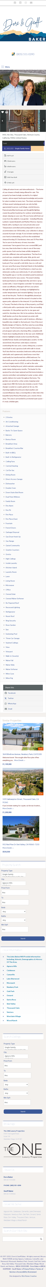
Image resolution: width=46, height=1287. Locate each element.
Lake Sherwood (13, 979)
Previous (2, 121)
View (8, 647)
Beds (3, 908)
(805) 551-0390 (25, 54)
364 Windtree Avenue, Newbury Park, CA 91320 (22, 754)
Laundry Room (11, 572)
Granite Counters (12, 550)
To (2, 898)
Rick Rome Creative (29, 1276)
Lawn (8, 576)
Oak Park (10, 991)
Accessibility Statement (27, 1272)
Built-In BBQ (10, 453)
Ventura (10, 1012)
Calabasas (11, 970)
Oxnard (10, 995)
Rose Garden (11, 625)
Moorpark (11, 983)
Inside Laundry (11, 563)
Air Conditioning (12, 422)
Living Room (10, 581)
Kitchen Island (11, 568)
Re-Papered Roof (12, 603)
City (2, 879)
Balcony (9, 435)
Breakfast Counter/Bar (14, 448)
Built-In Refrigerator (13, 457)
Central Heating (12, 466)
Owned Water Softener (15, 598)
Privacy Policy (28, 1269)
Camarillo (11, 974)
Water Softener (12, 669)
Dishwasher (10, 484)
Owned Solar (11, 594)
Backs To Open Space (14, 430)
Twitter (11, 698)
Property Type (6, 871)
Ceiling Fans (10, 461)
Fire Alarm (9, 506)
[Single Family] (13, 874)
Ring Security (11, 621)
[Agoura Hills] (13, 883)
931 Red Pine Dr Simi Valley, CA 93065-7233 (21, 844)
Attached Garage (12, 426)
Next (44, 121)
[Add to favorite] (2, 113)
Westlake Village (14, 1016)
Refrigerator (10, 612)
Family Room (10, 501)
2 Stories (9, 417)
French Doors (11, 528)
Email (10, 709)
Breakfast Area (11, 444)
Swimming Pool (11, 634)
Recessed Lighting (13, 607)
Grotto (8, 554)
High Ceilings (11, 559)
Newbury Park (12, 987)
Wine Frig (9, 678)
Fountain (9, 523)
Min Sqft (4, 925)
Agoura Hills (12, 966)
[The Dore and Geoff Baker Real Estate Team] (23, 28)
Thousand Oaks (13, 1008)
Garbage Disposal (12, 532)
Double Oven (11, 488)
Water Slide (10, 665)
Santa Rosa (11, 1000)
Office (8, 590)
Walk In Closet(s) (12, 656)
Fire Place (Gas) (11, 519)
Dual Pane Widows (13, 497)
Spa (7, 629)
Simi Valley (11, 1004)
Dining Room (10, 475)
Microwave (10, 585)
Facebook (12, 693)
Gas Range (10, 541)
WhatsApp (12, 703)
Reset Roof (10, 616)
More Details (19, 760)
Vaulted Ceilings (12, 643)
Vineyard (9, 651)
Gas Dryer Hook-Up (13, 537)
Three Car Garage (13, 638)
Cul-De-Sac (10, 470)
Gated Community (13, 545)
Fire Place (9, 514)
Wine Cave (10, 674)
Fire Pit (8, 510)
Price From (5, 888)
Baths (3, 916)
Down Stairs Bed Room (14, 492)
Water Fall (9, 660)
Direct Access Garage (14, 479)
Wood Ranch (12, 1020)
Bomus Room (11, 439)
